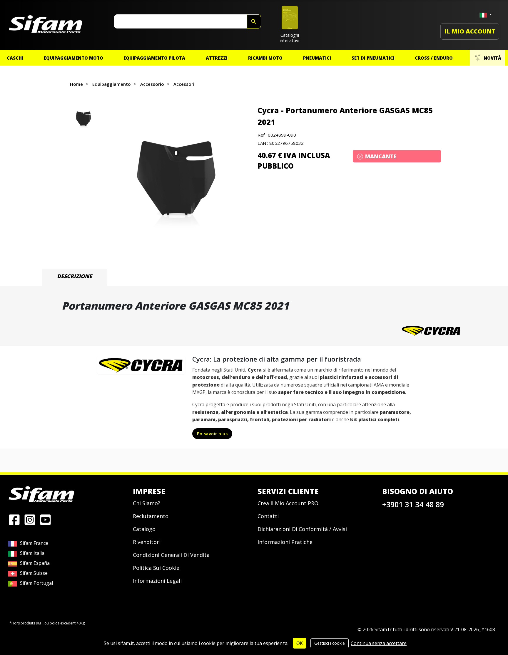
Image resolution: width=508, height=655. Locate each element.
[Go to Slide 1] (83, 119)
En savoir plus (212, 433)
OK (299, 643)
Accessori (183, 84)
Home (76, 84)
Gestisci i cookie (329, 643)
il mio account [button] (469, 31)
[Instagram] (30, 519)
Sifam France (34, 543)
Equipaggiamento (111, 84)
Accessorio (152, 84)
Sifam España (35, 563)
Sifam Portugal (36, 583)
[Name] (254, 21)
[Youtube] (45, 519)
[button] (174, 179)
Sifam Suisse (34, 573)
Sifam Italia (32, 553)
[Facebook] (14, 519)
